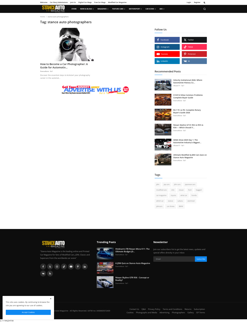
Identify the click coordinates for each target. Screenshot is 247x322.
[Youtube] (71, 266)
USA (172, 190)
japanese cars (190, 184)
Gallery (190, 312)
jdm (157, 184)
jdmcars (159, 206)
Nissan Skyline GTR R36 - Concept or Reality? (132, 278)
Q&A (144, 309)
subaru (180, 201)
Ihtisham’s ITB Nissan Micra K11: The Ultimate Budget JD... (132, 250)
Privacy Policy (154, 309)
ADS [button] (161, 9)
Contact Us (134, 309)
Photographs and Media (146, 312)
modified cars (161, 190)
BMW (181, 206)
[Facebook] (43, 266)
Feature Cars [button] (117, 9)
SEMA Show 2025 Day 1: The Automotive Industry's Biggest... (187, 141)
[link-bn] (95, 90)
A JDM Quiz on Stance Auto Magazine (132, 263)
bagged (199, 190)
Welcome (43, 2)
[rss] (50, 273)
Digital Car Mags (85, 2)
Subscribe (201, 259)
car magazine (161, 195)
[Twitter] (50, 266)
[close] (51, 298)
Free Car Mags (99, 2)
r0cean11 (176, 85)
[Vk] (43, 273)
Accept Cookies (28, 312)
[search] (204, 9)
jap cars (167, 184)
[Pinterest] (78, 266)
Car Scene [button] (149, 9)
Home (42, 16)
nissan (181, 190)
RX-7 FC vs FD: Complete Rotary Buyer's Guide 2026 (187, 111)
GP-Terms (200, 312)
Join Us (73, 2)
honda (194, 195)
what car (183, 195)
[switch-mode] (205, 2)
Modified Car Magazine (117, 2)
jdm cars (177, 184)
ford (189, 190)
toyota (173, 195)
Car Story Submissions (59, 2)
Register (197, 2)
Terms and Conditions (172, 309)
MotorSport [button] (134, 9)
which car (160, 201)
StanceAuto (44, 71)
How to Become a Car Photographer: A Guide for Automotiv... (64, 65)
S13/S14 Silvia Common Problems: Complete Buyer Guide (188, 96)
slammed (191, 201)
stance (170, 201)
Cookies (130, 312)
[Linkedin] (85, 266)
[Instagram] (57, 266)
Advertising (164, 312)
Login (189, 2)
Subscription (199, 309)
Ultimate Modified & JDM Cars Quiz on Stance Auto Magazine (190, 156)
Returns (188, 309)
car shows (170, 206)
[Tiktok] (64, 266)
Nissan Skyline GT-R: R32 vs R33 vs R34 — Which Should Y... (188, 126)
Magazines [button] (102, 9)
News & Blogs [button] (86, 9)
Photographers (178, 312)
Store (74, 9)
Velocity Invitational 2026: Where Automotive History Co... (187, 81)
